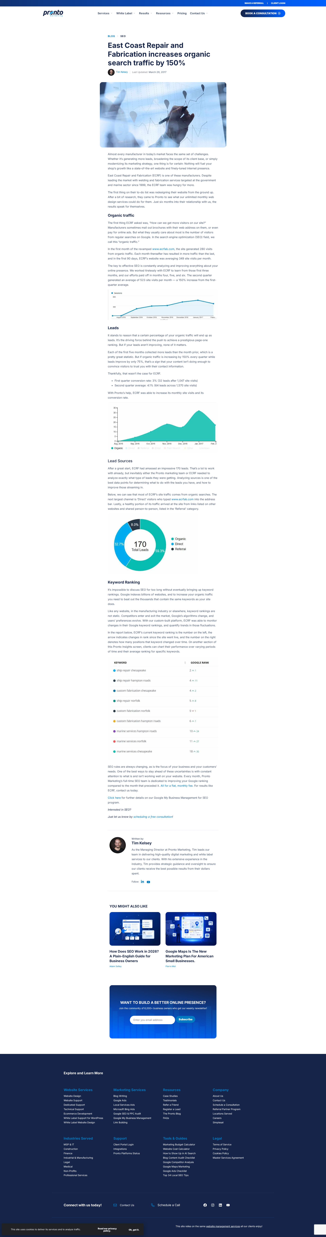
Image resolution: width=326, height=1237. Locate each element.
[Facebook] (205, 1205)
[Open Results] (151, 13)
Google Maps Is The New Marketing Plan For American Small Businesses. (189, 956)
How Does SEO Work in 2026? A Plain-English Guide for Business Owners (134, 956)
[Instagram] (212, 1205)
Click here (114, 797)
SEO (123, 36)
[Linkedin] (220, 1205)
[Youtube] (228, 1205)
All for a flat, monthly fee (177, 785)
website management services (223, 1226)
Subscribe (186, 1019)
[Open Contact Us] (207, 13)
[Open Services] (111, 13)
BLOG (111, 36)
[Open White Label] (134, 13)
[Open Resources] (172, 13)
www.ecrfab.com (163, 249)
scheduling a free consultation (152, 816)
